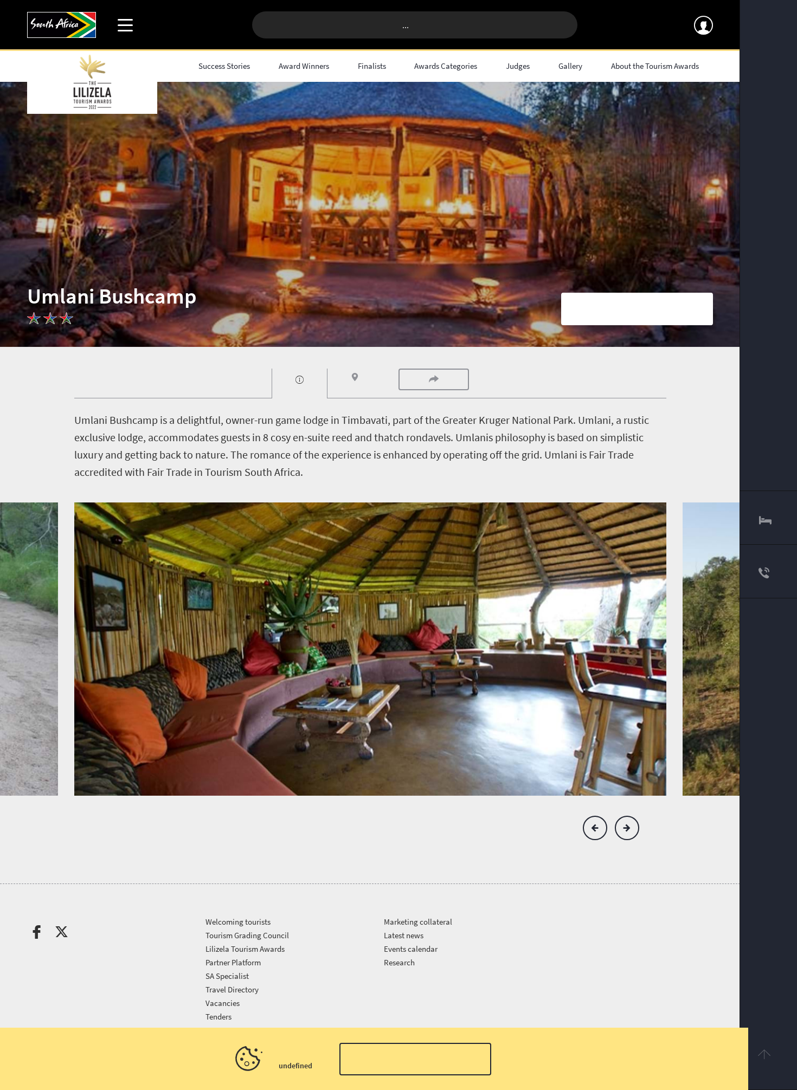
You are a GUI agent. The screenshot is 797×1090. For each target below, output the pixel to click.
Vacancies (222, 1003)
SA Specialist (227, 976)
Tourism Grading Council (247, 935)
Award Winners (304, 66)
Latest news (403, 935)
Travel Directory (232, 989)
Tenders (218, 1016)
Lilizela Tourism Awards (245, 949)
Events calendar (411, 949)
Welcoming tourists (238, 922)
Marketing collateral (418, 922)
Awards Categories (445, 66)
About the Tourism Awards (655, 66)
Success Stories (224, 66)
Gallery (570, 66)
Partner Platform (233, 962)
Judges (518, 66)
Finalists (372, 66)
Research (399, 962)
